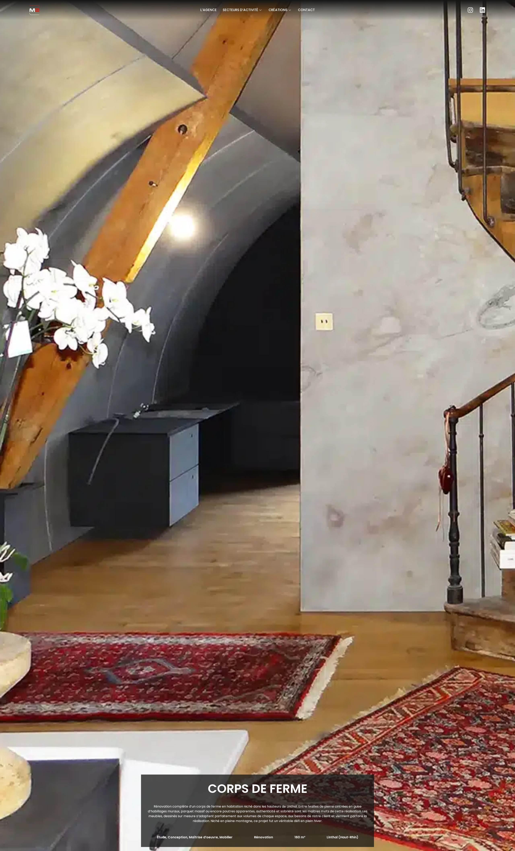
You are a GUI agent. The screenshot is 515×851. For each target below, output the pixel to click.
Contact (306, 9)
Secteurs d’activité (240, 9)
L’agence (208, 9)
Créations (278, 9)
